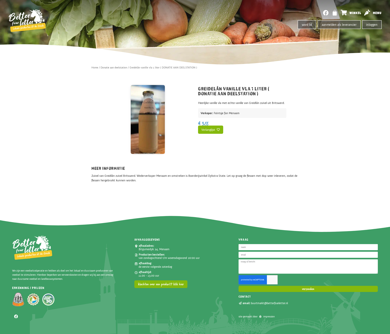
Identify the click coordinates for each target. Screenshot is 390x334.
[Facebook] (326, 13)
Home (94, 67)
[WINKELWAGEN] (335, 13)
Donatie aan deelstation (114, 67)
